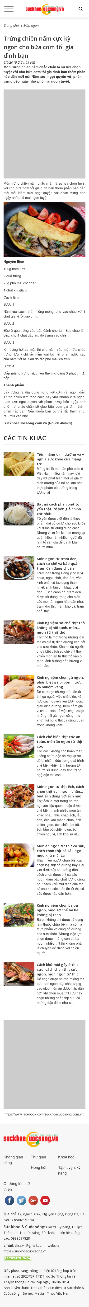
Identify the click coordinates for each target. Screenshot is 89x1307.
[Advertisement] (44, 138)
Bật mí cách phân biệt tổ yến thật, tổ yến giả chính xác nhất (59, 509)
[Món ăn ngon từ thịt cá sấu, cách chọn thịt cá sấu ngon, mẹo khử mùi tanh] (19, 855)
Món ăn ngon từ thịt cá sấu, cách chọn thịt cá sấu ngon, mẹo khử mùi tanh (61, 850)
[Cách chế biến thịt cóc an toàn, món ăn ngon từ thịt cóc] (19, 746)
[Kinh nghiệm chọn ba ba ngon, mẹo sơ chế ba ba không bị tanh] (19, 915)
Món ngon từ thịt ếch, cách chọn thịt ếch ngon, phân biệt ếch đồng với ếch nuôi (60, 791)
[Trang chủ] (45, 9)
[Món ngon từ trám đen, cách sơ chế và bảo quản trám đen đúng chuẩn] (19, 568)
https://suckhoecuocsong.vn (25, 1251)
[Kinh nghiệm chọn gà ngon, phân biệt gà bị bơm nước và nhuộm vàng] (19, 687)
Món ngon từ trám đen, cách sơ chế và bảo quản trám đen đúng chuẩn (58, 563)
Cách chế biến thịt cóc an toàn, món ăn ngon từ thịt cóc (60, 741)
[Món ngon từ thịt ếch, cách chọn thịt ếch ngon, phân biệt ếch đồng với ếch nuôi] (19, 796)
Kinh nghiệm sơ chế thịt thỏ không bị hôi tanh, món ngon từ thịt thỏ (61, 627)
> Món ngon (30, 25)
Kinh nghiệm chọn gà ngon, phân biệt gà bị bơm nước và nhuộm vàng (60, 682)
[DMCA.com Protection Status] (18, 1257)
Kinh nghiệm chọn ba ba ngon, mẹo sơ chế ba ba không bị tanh (57, 910)
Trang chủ (11, 25)
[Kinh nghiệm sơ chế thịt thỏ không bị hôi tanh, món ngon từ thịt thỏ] (19, 632)
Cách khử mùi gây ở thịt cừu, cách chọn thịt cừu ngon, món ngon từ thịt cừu (57, 971)
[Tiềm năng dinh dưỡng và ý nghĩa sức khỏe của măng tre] (19, 464)
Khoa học (66, 1157)
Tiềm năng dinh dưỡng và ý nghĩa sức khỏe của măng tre (60, 459)
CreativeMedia (23, 1220)
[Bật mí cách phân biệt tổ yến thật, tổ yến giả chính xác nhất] (19, 513)
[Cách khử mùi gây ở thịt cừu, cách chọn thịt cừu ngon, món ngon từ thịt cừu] (19, 974)
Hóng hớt (38, 1167)
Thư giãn (38, 1157)
